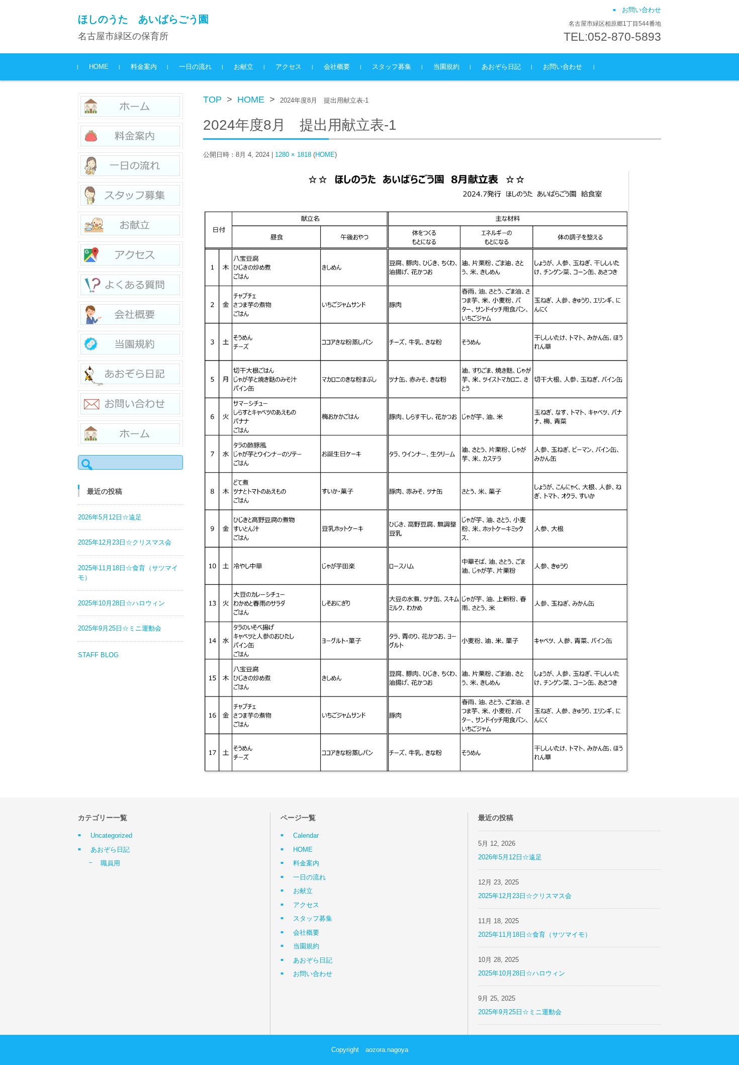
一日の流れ (195, 66)
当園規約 (446, 66)
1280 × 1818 (293, 154)
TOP (212, 100)
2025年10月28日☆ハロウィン (121, 603)
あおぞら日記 (501, 66)
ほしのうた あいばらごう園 (143, 19)
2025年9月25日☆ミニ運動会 (119, 628)
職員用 (110, 863)
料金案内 (144, 66)
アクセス (288, 66)
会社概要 (337, 66)
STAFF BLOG (98, 655)
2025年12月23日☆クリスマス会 (124, 542)
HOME (99, 66)
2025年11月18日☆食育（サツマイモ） (534, 934)
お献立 (243, 66)
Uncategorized (111, 835)
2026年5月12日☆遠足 (110, 517)
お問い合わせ (562, 66)
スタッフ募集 (391, 66)
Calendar (306, 835)
